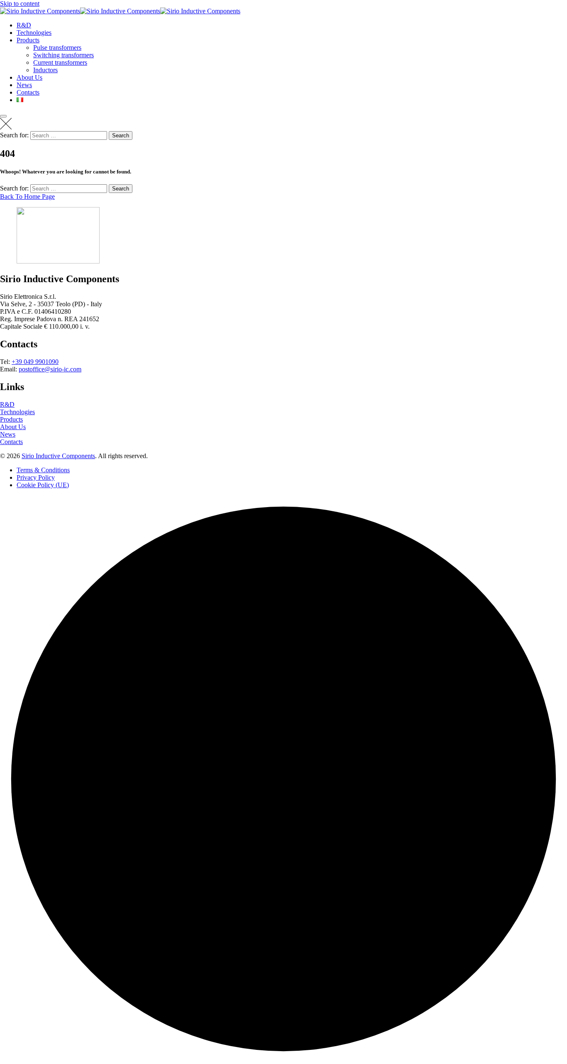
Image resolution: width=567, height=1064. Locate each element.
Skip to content (19, 3)
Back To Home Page (27, 196)
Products (28, 40)
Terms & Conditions (43, 469)
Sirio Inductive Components (58, 455)
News (24, 84)
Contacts (28, 92)
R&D (24, 25)
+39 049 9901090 (35, 361)
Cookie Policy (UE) (43, 484)
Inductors (45, 69)
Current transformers (60, 62)
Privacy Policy (36, 477)
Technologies (34, 32)
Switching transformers (63, 55)
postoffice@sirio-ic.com (50, 369)
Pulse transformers (57, 47)
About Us (29, 77)
